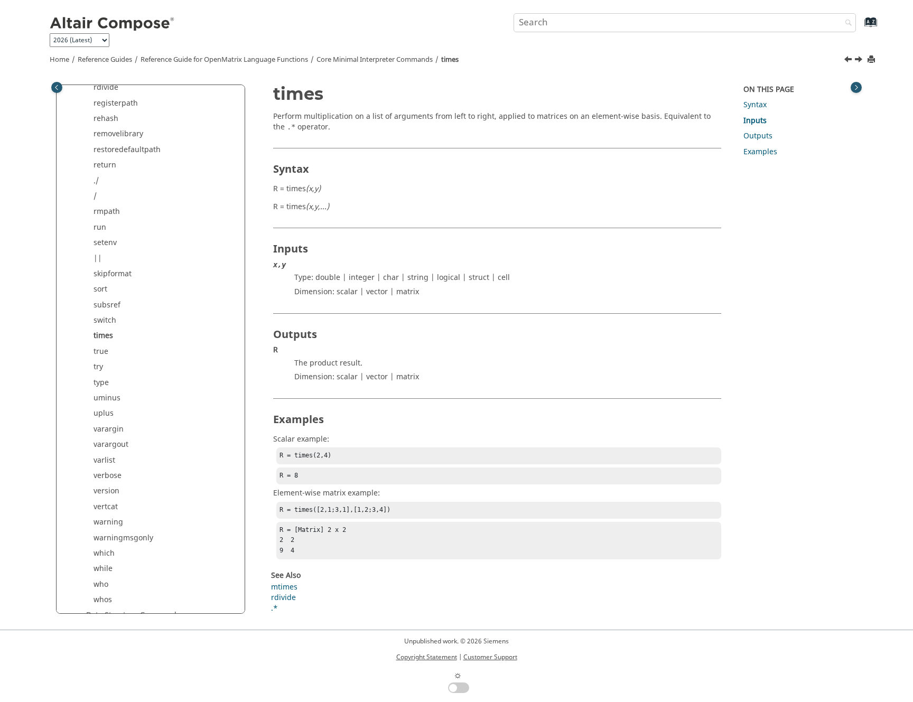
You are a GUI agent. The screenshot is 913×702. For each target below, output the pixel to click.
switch (105, 320)
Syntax (755, 104)
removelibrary (118, 133)
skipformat (113, 273)
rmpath (107, 211)
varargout (111, 444)
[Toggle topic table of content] (856, 87)
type (101, 382)
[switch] (849, 60)
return (105, 165)
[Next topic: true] (859, 60)
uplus (104, 413)
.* (274, 608)
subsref (107, 305)
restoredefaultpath (127, 149)
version (106, 491)
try (98, 366)
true (101, 351)
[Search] (846, 23)
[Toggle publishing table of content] (56, 87)
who (101, 584)
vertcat (106, 506)
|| (98, 258)
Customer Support (490, 657)
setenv (105, 242)
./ (96, 180)
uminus (107, 398)
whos (103, 599)
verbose (108, 475)
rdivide (106, 87)
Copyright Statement (426, 657)
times (450, 59)
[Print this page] (872, 60)
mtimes (284, 587)
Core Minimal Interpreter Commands (374, 59)
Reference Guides (105, 59)
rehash (106, 118)
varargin (109, 429)
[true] (859, 60)
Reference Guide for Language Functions (224, 59)
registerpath (116, 103)
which (104, 553)
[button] (89, 87)
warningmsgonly (123, 538)
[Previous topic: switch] (849, 60)
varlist (104, 460)
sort (100, 289)
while (103, 568)
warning (108, 522)
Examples (760, 151)
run (100, 227)
